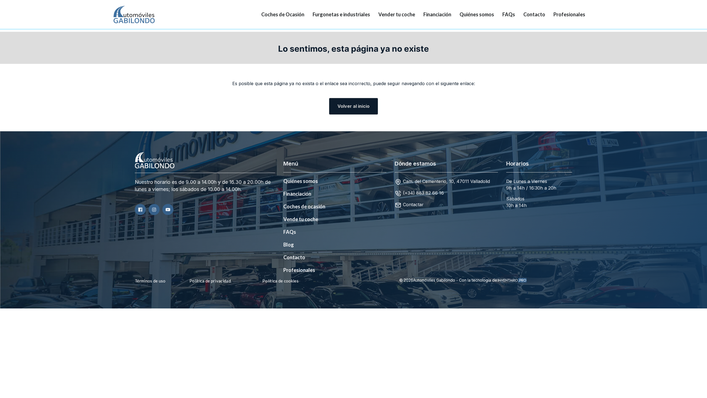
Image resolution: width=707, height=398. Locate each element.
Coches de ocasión (304, 206)
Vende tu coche (300, 219)
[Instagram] (154, 209)
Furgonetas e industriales (341, 14)
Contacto (534, 14)
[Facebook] (140, 209)
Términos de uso (150, 280)
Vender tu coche (396, 14)
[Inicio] (129, 14)
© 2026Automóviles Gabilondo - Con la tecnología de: (448, 280)
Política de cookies (280, 280)
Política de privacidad (210, 280)
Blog (288, 245)
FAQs (508, 14)
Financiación (437, 14)
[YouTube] (167, 209)
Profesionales (569, 14)
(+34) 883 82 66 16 (423, 193)
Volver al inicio (353, 106)
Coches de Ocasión (282, 14)
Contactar (413, 204)
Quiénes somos (477, 14)
